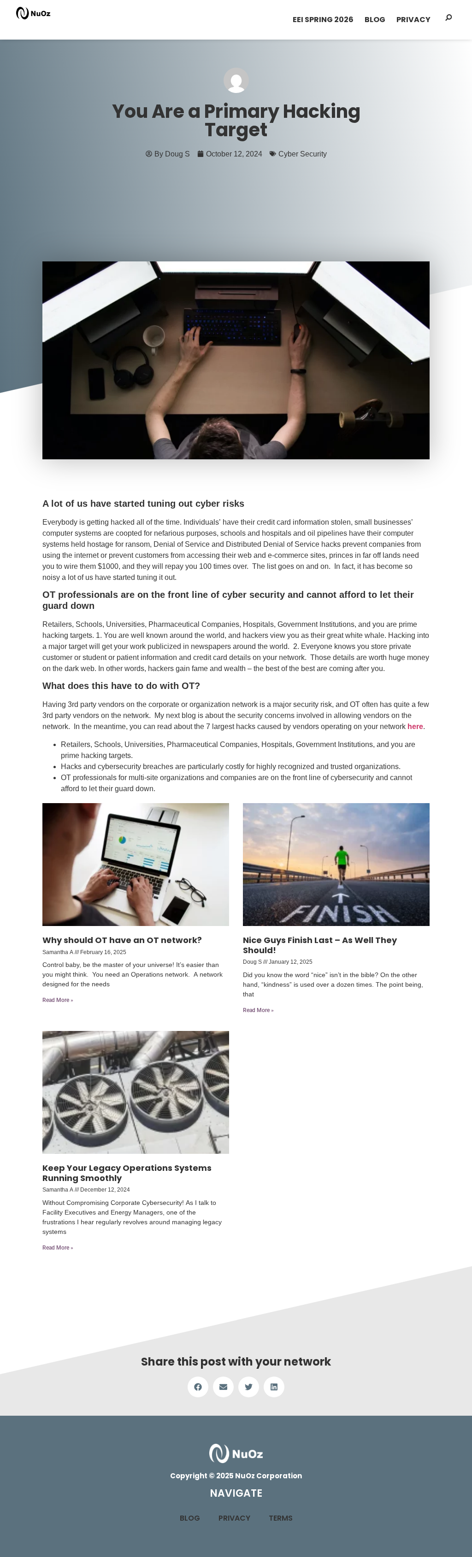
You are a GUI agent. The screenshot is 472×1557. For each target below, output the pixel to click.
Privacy (413, 19)
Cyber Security (302, 153)
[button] (198, 1387)
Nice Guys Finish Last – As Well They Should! (320, 945)
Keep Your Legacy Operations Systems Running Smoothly (127, 1173)
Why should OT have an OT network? (122, 940)
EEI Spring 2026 (323, 19)
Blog (375, 19)
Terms (281, 1518)
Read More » (57, 1000)
